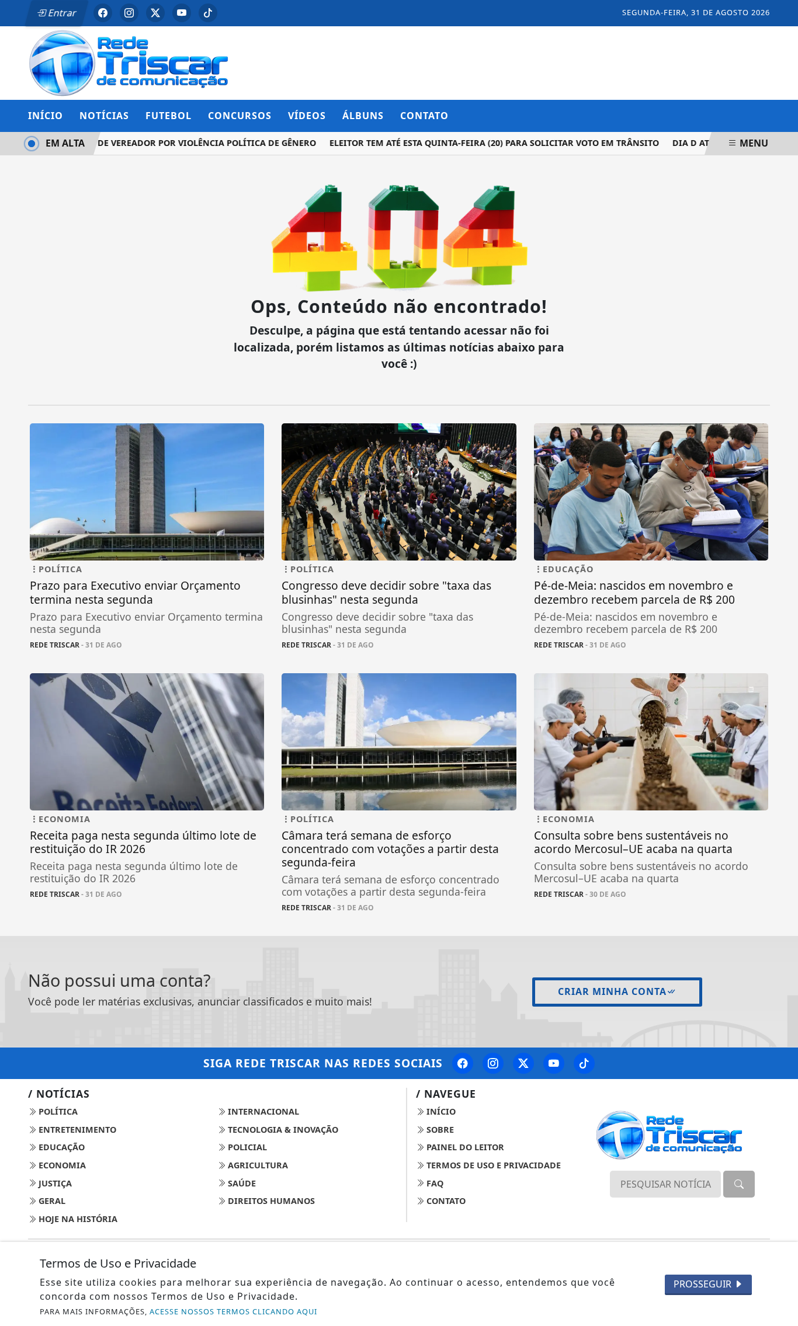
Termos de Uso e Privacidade (492, 1165)
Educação (60, 1147)
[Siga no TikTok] (208, 13)
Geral (50, 1200)
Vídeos (307, 115)
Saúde (240, 1183)
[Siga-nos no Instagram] (493, 1063)
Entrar (61, 12)
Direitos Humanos (270, 1200)
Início (45, 115)
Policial (246, 1147)
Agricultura (256, 1165)
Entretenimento (76, 1129)
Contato (424, 115)
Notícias (104, 115)
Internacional (262, 1111)
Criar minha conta (612, 991)
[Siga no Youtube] (181, 13)
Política (57, 1111)
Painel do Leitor (464, 1147)
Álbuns (363, 115)
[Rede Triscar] (147, 61)
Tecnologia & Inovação (281, 1129)
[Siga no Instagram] (129, 13)
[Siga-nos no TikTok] (584, 1063)
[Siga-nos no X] (523, 1063)
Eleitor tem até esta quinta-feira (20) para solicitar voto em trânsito (483, 142)
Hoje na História (76, 1218)
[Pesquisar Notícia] (739, 1184)
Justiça (54, 1183)
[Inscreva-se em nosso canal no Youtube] (553, 1063)
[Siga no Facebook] (102, 13)
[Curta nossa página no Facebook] (462, 1063)
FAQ (433, 1183)
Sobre (439, 1129)
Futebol (168, 115)
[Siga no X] (155, 13)
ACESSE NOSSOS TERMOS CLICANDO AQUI (233, 1311)
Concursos (240, 115)
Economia (61, 1165)
